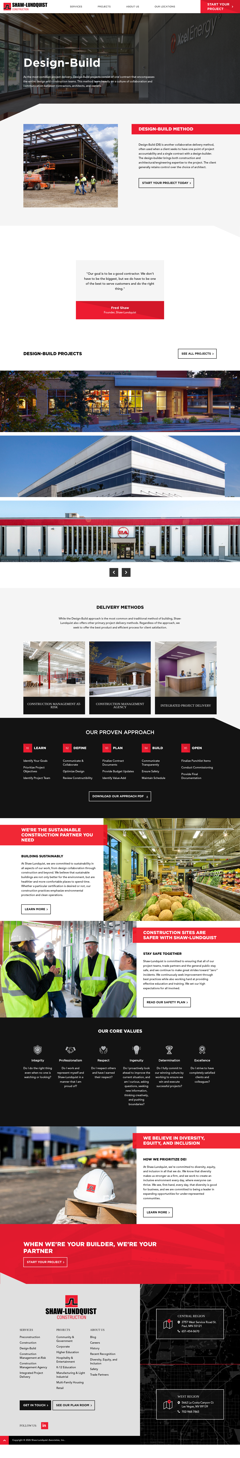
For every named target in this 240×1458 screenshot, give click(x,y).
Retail (60, 1388)
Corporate (63, 1346)
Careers (95, 1343)
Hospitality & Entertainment (65, 1360)
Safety (94, 1369)
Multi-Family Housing (70, 1382)
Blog (93, 1337)
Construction (28, 1343)
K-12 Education (66, 1367)
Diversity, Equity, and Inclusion (103, 1361)
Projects (63, 1329)
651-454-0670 (190, 1331)
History (94, 1348)
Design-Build (28, 1348)
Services (26, 1329)
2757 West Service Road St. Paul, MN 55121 (199, 1324)
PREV (113, 572)
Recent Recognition (102, 1354)
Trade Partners (99, 1375)
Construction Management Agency (33, 1365)
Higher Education (67, 1352)
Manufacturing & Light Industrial (70, 1375)
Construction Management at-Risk (33, 1356)
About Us (97, 1329)
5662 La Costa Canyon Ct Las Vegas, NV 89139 (198, 1404)
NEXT (126, 572)
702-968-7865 (190, 1412)
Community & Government (65, 1339)
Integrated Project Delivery (31, 1375)
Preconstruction (30, 1337)
